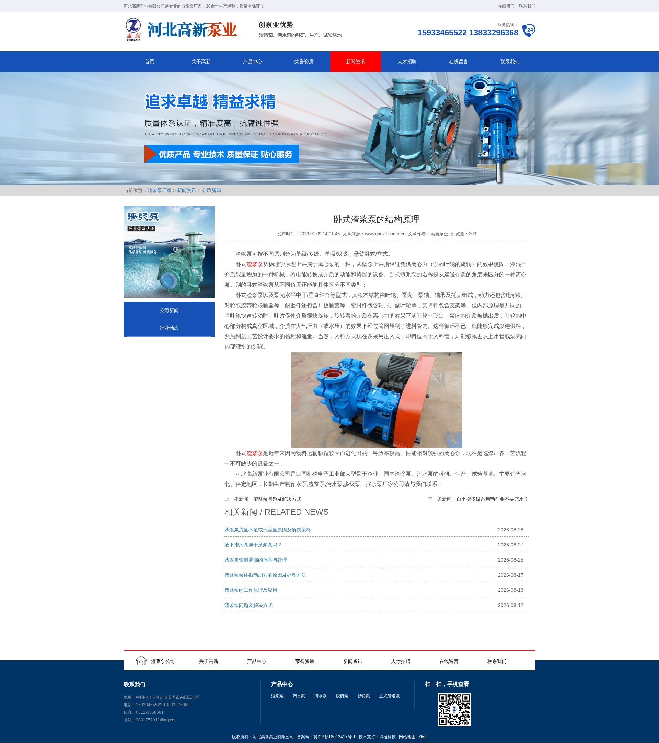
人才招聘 (407, 61)
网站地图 (407, 736)
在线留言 (506, 6)
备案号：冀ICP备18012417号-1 (326, 736)
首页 (149, 61)
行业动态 (169, 328)
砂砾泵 (364, 696)
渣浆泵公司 (163, 661)
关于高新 (201, 61)
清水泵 (320, 696)
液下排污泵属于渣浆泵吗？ (253, 544)
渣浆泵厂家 (160, 190)
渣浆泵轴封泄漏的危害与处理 (255, 560)
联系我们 (527, 6)
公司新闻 (211, 190)
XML (422, 736)
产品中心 (252, 61)
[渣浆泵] (235, 30)
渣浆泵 (254, 264)
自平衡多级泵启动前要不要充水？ (492, 499)
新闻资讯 (355, 61)
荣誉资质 (304, 61)
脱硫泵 (342, 696)
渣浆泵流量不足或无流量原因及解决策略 (267, 529)
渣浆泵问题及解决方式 (277, 499)
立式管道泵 (389, 696)
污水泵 (299, 696)
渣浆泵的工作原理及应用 (250, 590)
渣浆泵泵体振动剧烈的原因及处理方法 (265, 575)
